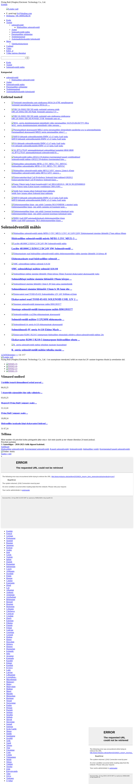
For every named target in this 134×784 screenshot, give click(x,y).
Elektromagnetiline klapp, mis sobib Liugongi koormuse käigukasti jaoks (42, 214)
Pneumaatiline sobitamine (22, 34)
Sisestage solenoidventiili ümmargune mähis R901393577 (42, 309)
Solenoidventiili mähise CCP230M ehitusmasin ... (38, 319)
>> (17, 355)
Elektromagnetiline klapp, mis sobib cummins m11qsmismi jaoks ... (39, 207)
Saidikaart (5, 447)
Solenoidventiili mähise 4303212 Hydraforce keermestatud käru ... (39, 159)
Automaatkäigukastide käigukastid (26, 39)
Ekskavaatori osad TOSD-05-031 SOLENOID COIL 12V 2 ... (45, 299)
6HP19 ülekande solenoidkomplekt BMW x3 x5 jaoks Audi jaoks (39, 139)
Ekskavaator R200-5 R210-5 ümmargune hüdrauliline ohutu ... (46, 339)
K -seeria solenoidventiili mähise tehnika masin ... (38, 349)
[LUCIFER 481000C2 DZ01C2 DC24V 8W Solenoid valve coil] (39, 243)
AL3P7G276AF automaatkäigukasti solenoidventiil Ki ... (35, 152)
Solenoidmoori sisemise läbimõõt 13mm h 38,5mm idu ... (42, 289)
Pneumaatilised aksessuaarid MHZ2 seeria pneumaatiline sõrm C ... (39, 132)
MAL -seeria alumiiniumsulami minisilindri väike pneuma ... (36, 125)
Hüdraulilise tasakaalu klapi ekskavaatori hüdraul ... (24, 423)
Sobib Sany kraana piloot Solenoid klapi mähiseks (32, 193)
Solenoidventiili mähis (21, 32)
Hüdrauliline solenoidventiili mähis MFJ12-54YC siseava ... (36, 173)
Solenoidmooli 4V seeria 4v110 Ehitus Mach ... (36, 329)
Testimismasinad (18, 37)
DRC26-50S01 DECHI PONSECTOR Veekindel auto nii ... (37, 118)
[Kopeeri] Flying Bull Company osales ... (19, 403)
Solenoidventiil (76, 449)
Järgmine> (11, 355)
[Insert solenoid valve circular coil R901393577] (36, 304)
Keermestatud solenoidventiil (37, 449)
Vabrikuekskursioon (20, 44)
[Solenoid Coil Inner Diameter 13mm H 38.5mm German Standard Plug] (42, 284)
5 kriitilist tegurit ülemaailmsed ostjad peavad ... (22, 382)
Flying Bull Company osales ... (14, 413)
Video (8, 48)
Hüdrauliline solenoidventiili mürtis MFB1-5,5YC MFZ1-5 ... (44, 238)
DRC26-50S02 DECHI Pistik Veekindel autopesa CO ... (35, 112)
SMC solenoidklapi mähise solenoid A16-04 (35, 268)
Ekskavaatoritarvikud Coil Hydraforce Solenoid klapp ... (35, 180)
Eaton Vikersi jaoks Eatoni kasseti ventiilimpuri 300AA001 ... (37, 186)
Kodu (8, 20)
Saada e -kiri (6, 454)
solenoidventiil (18, 25)
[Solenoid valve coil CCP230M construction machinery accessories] (36, 314)
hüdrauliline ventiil (91, 449)
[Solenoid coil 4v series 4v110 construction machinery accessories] (37, 324)
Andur (14, 30)
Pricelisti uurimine (8, 442)
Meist (8, 41)
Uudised (9, 46)
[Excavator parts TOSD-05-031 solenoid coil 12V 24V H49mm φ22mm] (44, 294)
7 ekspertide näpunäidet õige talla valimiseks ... (21, 392)
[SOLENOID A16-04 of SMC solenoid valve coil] (31, 264)
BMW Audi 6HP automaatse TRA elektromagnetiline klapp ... (37, 220)
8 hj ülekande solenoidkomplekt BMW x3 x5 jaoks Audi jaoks (37, 146)
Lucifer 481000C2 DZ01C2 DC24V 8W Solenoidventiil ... (42, 248)
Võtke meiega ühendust (16, 53)
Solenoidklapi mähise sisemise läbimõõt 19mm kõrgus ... (42, 279)
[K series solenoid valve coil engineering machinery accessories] (39, 345)
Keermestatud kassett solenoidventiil (115, 449)
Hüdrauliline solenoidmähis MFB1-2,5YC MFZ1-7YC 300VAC (38, 166)
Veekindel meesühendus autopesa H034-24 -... (31, 105)
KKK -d (9, 51)
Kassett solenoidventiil (59, 449)
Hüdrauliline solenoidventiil (28, 27)
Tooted (9, 22)
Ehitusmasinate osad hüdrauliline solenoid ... (36, 258)
